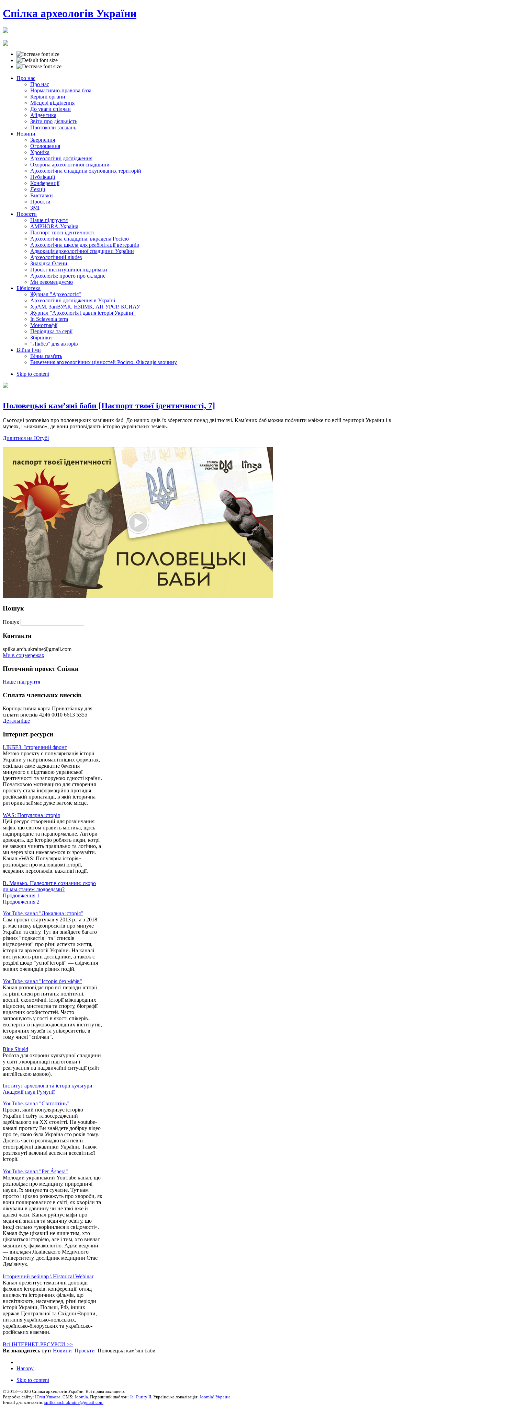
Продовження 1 (21, 895)
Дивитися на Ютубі (26, 438)
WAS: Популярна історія (31, 815)
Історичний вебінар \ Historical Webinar (48, 1276)
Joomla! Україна (215, 1396)
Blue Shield (15, 1049)
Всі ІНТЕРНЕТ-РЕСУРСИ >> (38, 1344)
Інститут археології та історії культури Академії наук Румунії (47, 1089)
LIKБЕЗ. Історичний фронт (35, 747)
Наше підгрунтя (21, 682)
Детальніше (16, 721)
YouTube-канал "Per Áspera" (35, 1171)
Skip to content (32, 374)
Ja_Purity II (140, 1396)
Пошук (12, 622)
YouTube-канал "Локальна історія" (43, 913)
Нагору (25, 1368)
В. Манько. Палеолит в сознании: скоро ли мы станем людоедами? (49, 886)
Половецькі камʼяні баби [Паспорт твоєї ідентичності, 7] (109, 405)
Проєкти (85, 1350)
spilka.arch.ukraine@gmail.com (73, 1402)
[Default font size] (37, 60)
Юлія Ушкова (47, 1396)
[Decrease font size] (38, 66)
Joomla (81, 1396)
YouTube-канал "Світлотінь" (36, 1103)
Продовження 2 (21, 902)
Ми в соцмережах (23, 655)
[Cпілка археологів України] (5, 29)
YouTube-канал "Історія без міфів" (42, 981)
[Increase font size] (37, 54)
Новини (62, 1350)
